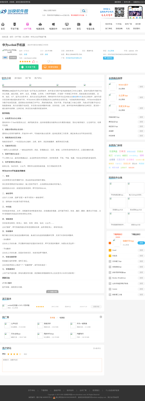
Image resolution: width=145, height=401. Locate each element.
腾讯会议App (113, 122)
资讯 (79, 29)
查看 (25, 54)
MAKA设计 (123, 85)
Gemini (114, 289)
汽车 (78, 337)
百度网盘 (113, 151)
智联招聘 (131, 168)
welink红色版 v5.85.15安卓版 (18, 305)
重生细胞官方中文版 (77, 15)
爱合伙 (134, 164)
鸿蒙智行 (80, 334)
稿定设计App (113, 126)
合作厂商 (83, 390)
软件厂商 (128, 24)
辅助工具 (14, 337)
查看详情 (96, 306)
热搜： (44, 15)
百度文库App (124, 106)
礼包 (128, 28)
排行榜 (138, 24)
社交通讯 (14, 327)
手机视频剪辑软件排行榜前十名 (122, 225)
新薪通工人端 (117, 294)
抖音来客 (112, 136)
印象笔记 (118, 164)
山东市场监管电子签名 (120, 283)
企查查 (112, 160)
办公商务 (26, 37)
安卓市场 (108, 24)
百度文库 (127, 164)
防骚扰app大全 (118, 210)
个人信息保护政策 (112, 390)
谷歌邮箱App (116, 267)
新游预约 (136, 28)
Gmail (114, 250)
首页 (3, 29)
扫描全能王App (114, 117)
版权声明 (57, 390)
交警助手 (124, 168)
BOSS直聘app (133, 156)
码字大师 (115, 168)
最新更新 (118, 2)
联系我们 (96, 390)
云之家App (123, 95)
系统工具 (47, 327)
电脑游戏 (40, 29)
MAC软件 (66, 29)
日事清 (122, 151)
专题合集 (90, 29)
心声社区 (14, 323)
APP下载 (27, 29)
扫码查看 (13, 57)
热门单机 (108, 28)
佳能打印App (128, 241)
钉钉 (80, 97)
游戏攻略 (119, 28)
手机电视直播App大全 (118, 195)
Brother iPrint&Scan (119, 278)
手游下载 (15, 29)
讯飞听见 (117, 156)
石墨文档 (121, 159)
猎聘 (142, 155)
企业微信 (130, 160)
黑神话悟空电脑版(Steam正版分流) (58, 15)
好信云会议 (131, 151)
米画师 (111, 131)
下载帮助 (44, 390)
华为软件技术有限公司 (74, 58)
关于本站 (31, 390)
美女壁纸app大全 (136, 210)
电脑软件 (53, 29)
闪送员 (114, 256)
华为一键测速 (82, 323)
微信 (75, 97)
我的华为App (49, 334)
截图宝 (125, 156)
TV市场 (118, 24)
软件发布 (70, 390)
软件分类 (127, 2)
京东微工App (116, 261)
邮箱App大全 (135, 225)
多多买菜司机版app (119, 272)
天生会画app (16, 334)
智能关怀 (47, 323)
